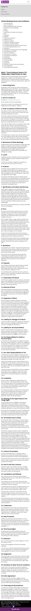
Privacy (7, 605)
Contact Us (4, 7)
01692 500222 (15, 603)
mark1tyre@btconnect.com (13, 100)
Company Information (15, 605)
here (7, 526)
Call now (16, 609)
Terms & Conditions (5, 14)
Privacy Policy (4, 11)
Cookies (2, 9)
